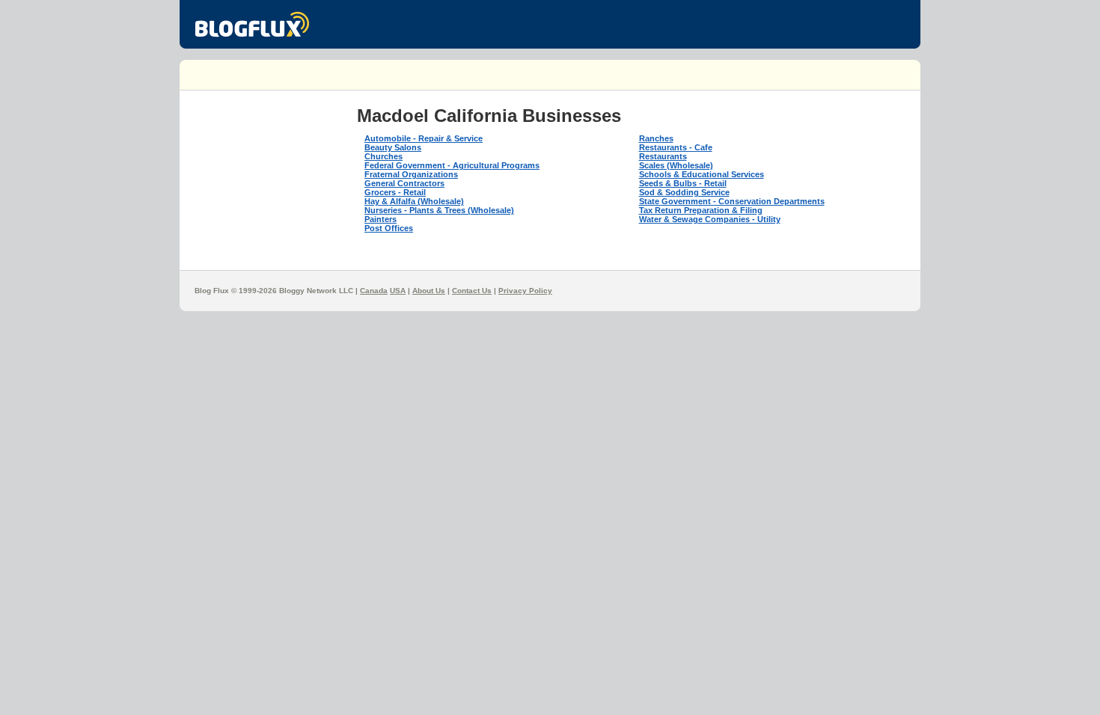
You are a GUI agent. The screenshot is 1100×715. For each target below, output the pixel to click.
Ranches (656, 138)
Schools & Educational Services (701, 174)
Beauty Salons (392, 147)
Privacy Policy (525, 290)
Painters (380, 219)
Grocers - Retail (395, 192)
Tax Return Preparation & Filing (701, 210)
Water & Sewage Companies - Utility (709, 219)
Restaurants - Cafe (675, 147)
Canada (374, 290)
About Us (428, 290)
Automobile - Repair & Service (423, 138)
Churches (383, 156)
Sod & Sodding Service (684, 192)
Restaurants (663, 156)
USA (398, 290)
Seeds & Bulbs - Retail (683, 183)
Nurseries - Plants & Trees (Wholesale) (439, 210)
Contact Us (472, 290)
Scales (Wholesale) (676, 165)
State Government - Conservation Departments (732, 201)
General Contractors (404, 183)
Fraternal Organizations (411, 174)
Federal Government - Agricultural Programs (452, 165)
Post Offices (388, 228)
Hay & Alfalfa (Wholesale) (414, 201)
